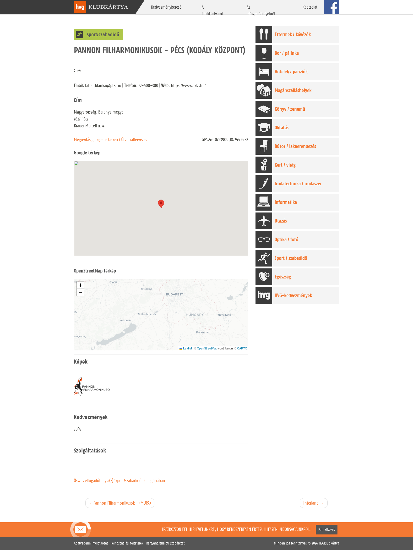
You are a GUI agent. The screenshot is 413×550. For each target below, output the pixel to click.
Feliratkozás (326, 529)
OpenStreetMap (207, 348)
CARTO (242, 348)
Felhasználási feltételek (127, 543)
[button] (80, 285)
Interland (311, 503)
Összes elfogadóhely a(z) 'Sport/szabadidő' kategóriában (119, 480)
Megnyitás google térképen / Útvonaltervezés (110, 139)
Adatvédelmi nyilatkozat (91, 543)
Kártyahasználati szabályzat (165, 543)
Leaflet (187, 348)
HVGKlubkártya (329, 543)
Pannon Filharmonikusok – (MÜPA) (122, 503)
